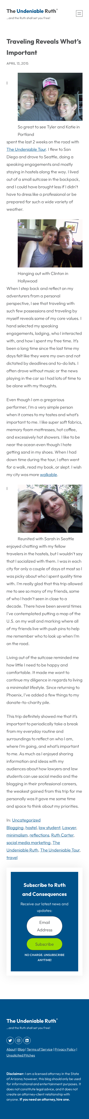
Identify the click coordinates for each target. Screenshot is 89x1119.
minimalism (17, 835)
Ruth (50, 11)
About (11, 1049)
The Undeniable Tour (26, 149)
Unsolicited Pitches (20, 1055)
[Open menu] (79, 13)
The (11, 11)
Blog (21, 1049)
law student (49, 827)
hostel (31, 827)
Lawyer (69, 827)
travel (11, 857)
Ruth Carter (62, 835)
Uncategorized (26, 820)
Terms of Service (39, 1049)
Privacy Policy (65, 1049)
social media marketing (28, 842)
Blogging (15, 827)
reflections (39, 835)
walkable (48, 474)
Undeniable (30, 11)
